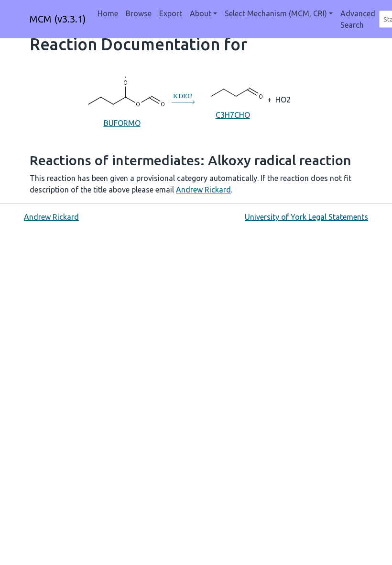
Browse (139, 13)
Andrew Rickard (203, 189)
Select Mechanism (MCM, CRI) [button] (276, 13)
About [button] (200, 13)
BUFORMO (122, 123)
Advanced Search (357, 19)
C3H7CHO (233, 115)
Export (170, 13)
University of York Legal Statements (306, 217)
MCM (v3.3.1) (58, 18)
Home (108, 13)
